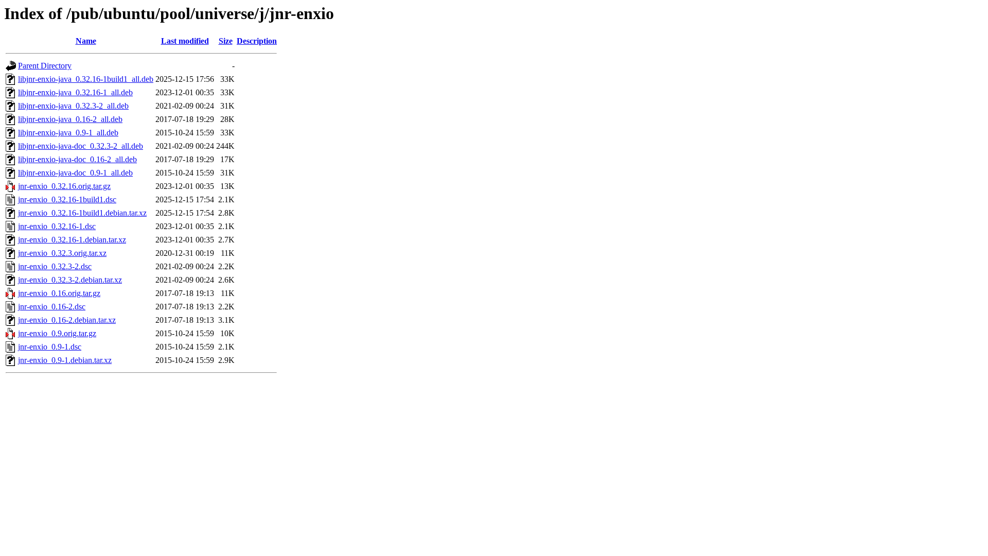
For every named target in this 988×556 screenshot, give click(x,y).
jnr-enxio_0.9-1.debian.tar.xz (65, 360)
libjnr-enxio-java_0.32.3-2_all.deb (73, 105)
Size (226, 41)
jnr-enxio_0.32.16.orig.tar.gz (64, 186)
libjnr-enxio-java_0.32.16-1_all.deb (75, 92)
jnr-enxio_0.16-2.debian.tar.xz (67, 320)
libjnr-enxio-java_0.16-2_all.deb (70, 119)
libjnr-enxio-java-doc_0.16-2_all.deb (77, 159)
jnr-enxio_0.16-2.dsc (51, 306)
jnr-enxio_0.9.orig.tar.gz (57, 333)
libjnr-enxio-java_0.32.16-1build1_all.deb (85, 79)
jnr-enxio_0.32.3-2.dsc (55, 266)
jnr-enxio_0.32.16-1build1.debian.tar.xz (82, 212)
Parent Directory (45, 65)
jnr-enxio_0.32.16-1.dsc (57, 226)
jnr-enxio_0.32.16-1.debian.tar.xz (72, 239)
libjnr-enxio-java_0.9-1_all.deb (68, 132)
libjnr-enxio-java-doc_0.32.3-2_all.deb (80, 146)
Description (257, 41)
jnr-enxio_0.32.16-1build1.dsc (67, 199)
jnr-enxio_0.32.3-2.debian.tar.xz (70, 279)
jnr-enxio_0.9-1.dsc (49, 346)
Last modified (185, 41)
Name (86, 41)
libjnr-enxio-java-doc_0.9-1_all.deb (75, 172)
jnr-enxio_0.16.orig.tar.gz (59, 293)
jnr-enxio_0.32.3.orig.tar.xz (62, 253)
